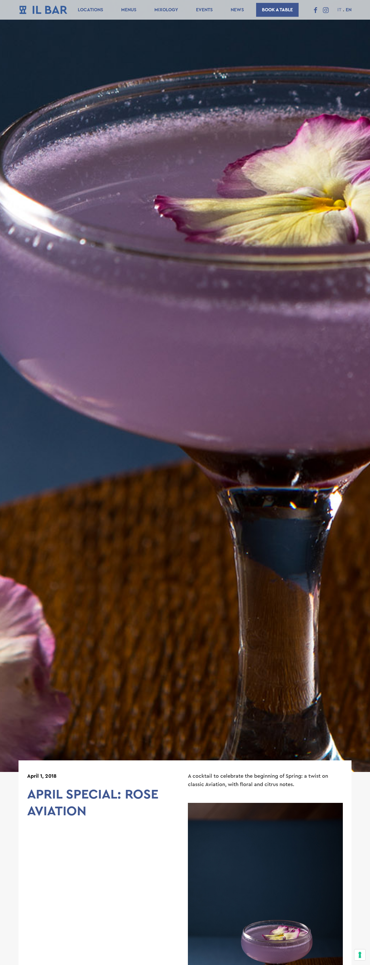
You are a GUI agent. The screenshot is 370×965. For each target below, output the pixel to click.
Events (204, 10)
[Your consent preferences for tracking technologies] (359, 954)
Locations (90, 10)
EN (349, 10)
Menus (128, 10)
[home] (43, 10)
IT (339, 10)
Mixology (166, 10)
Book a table (277, 10)
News (237, 10)
